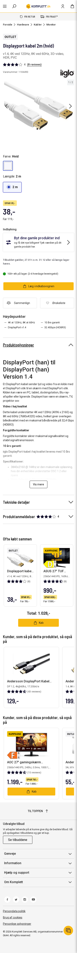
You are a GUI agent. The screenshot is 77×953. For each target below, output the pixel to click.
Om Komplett (13, 882)
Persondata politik (14, 911)
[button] (8, 166)
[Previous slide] (6, 106)
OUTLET (10, 37)
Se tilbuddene (17, 840)
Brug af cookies (12, 917)
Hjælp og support (16, 872)
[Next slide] (70, 106)
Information (12, 863)
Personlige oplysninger (17, 923)
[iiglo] (67, 74)
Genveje (10, 853)
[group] (38, 105)
